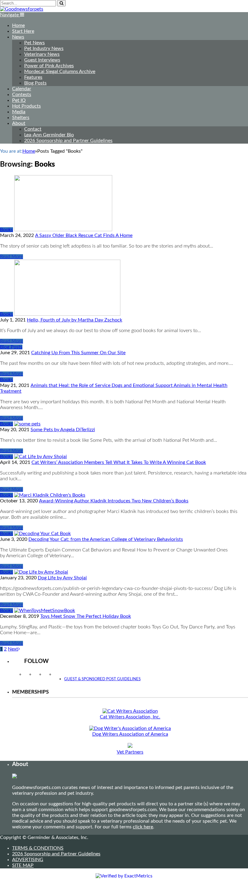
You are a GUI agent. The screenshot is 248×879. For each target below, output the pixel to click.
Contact (32, 129)
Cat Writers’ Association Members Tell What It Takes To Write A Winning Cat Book (118, 462)
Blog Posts (35, 83)
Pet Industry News (44, 48)
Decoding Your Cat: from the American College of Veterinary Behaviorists (105, 539)
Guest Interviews (42, 60)
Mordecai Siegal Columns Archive (59, 71)
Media (18, 111)
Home (18, 25)
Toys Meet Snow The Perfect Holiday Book (85, 616)
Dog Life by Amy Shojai (62, 577)
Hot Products (26, 106)
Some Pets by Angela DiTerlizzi (63, 429)
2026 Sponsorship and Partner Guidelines (68, 140)
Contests (21, 94)
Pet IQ (19, 100)
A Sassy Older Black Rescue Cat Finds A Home (83, 235)
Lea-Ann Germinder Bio (49, 134)
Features (33, 77)
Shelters (20, 117)
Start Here (23, 31)
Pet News (34, 42)
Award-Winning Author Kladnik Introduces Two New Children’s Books (113, 500)
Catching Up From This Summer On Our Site (78, 352)
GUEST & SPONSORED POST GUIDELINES (102, 679)
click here (143, 826)
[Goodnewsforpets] (21, 9)
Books (6, 229)
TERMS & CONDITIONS (38, 848)
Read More (11, 256)
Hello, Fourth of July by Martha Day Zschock (74, 320)
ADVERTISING (27, 859)
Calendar (21, 88)
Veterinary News (42, 54)
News (18, 37)
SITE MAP (23, 865)
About (18, 123)
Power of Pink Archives (49, 65)
